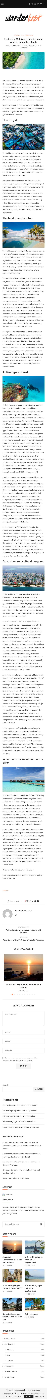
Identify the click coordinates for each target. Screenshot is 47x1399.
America (25, 1350)
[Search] (44, 3)
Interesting (24, 1366)
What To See (24, 1377)
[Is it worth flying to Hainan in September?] (34, 1275)
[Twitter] (32, 3)
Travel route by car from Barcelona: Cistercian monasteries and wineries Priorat (22, 1145)
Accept (29, 1396)
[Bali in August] (34, 1304)
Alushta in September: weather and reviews (23, 986)
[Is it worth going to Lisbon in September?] (12, 1275)
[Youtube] (41, 3)
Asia (25, 1355)
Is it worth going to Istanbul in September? (20, 1111)
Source (5, 890)
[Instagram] (35, 3)
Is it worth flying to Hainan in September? (19, 1122)
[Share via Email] (38, 901)
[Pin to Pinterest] (35, 901)
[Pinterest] (38, 3)
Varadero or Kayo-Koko (19, 1178)
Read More (39, 1396)
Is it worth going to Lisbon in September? (19, 1116)
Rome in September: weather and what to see (21, 1127)
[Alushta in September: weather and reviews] (23, 967)
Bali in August (31, 1314)
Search (5, 1085)
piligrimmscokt (14, 45)
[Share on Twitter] (32, 901)
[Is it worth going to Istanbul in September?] (34, 1247)
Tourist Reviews (24, 1372)
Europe (25, 1361)
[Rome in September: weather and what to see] (12, 1304)
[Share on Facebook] (30, 901)
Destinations (24, 1344)
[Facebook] (29, 3)
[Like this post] (27, 901)
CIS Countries (24, 1339)
